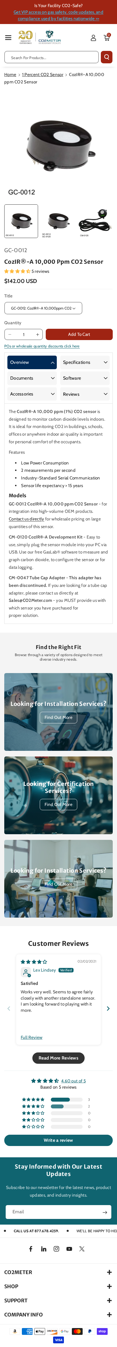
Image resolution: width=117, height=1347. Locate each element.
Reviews (71, 394)
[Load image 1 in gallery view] (21, 221)
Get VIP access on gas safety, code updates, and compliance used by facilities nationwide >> (58, 15)
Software (72, 378)
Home (10, 74)
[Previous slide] (8, 1008)
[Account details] (93, 38)
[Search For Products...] (106, 57)
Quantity (12, 322)
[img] (34, 962)
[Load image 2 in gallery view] (58, 221)
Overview (19, 362)
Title (8, 296)
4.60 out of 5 (73, 1081)
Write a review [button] (58, 1140)
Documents (22, 378)
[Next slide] (108, 1008)
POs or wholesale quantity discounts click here (42, 346)
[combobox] (51, 57)
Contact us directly (26, 519)
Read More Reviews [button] (58, 1058)
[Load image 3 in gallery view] (95, 221)
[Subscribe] (105, 1213)
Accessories (21, 394)
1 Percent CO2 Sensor (42, 74)
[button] (8, 37)
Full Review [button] (31, 1037)
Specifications (76, 362)
